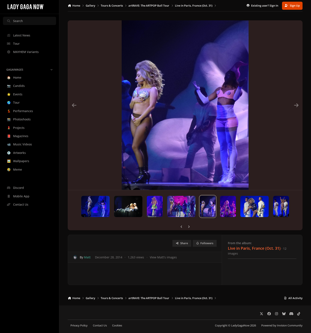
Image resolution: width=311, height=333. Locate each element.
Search (18, 21)
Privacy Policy (79, 325)
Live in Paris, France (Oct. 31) (254, 248)
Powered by (282, 325)
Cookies (117, 325)
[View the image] (95, 206)
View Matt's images (163, 257)
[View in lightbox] (185, 105)
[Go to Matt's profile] (75, 257)
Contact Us (100, 325)
